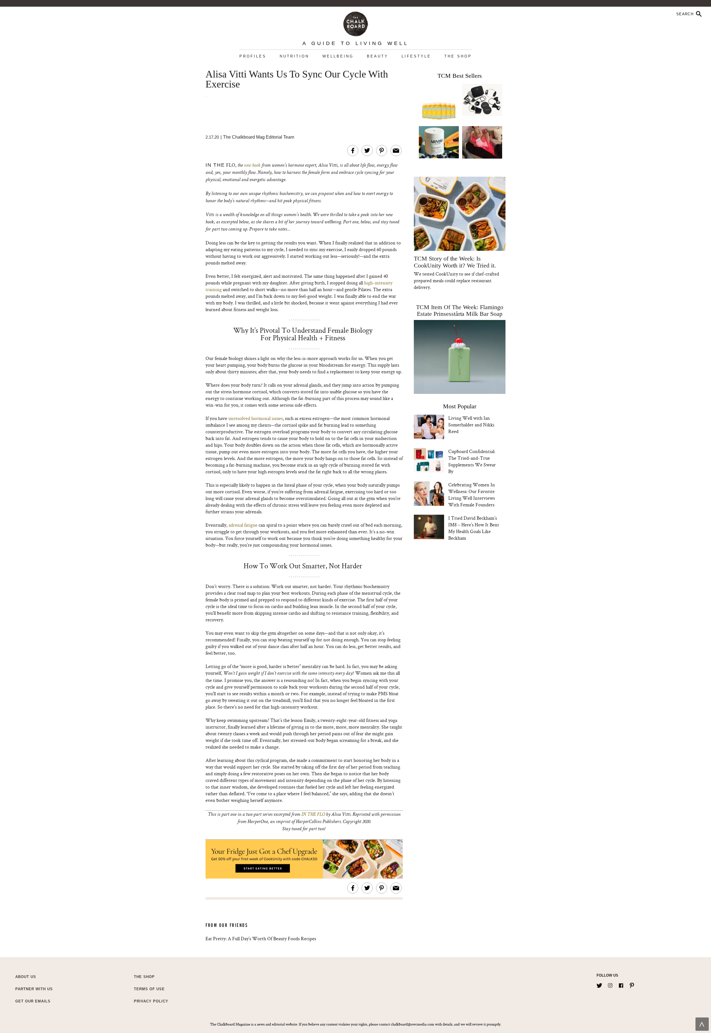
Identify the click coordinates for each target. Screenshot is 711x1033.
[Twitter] (599, 984)
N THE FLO (314, 814)
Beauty (377, 56)
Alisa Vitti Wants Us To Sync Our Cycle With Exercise (297, 79)
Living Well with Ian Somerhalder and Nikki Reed (471, 424)
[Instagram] (610, 984)
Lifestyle (416, 56)
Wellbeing (338, 56)
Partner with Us (34, 989)
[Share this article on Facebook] (353, 150)
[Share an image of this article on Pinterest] (381, 150)
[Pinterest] (632, 984)
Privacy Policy (151, 1001)
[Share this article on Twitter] (367, 150)
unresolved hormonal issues (255, 418)
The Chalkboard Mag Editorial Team (258, 137)
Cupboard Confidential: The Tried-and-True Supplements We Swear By (472, 461)
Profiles (252, 56)
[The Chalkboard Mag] (355, 22)
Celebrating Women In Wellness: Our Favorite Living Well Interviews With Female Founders (471, 494)
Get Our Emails (33, 1001)
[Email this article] (396, 150)
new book (252, 165)
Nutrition (294, 56)
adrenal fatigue (243, 525)
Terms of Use (149, 989)
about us (25, 977)
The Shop (458, 56)
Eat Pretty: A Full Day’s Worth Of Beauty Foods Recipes (261, 938)
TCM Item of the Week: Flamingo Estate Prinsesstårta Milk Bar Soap (459, 310)
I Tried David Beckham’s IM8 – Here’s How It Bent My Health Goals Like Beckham (473, 528)
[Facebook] (621, 984)
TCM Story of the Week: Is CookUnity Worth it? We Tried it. (455, 262)
